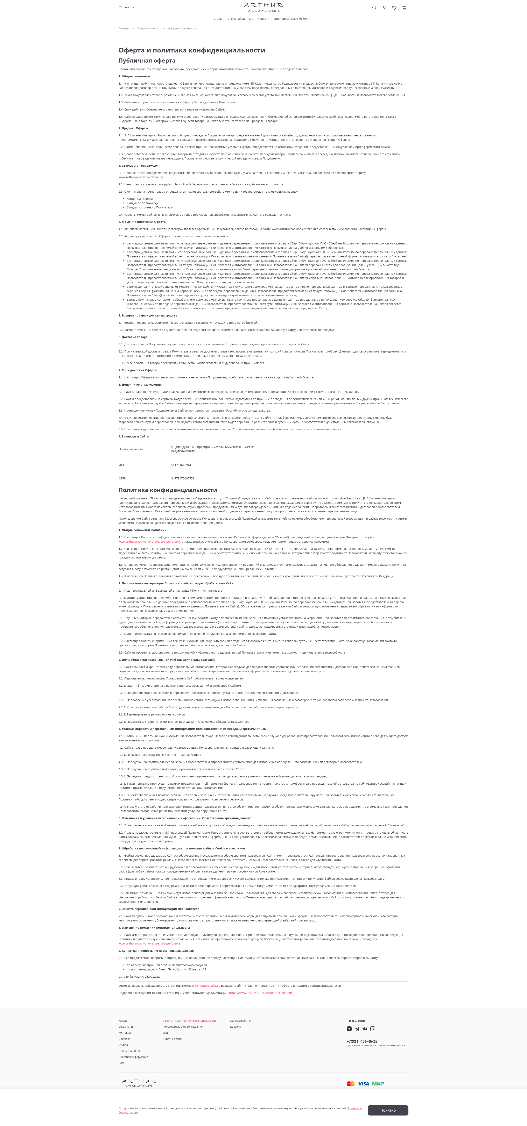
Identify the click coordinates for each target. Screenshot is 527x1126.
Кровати (263, 19)
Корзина (235, 1026)
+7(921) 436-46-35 (362, 1041)
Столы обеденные (240, 19)
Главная (124, 28)
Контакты (125, 1032)
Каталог (124, 1020)
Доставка (124, 1039)
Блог (122, 1063)
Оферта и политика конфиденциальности (189, 1020)
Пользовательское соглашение (182, 1026)
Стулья (218, 19)
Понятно (388, 1110)
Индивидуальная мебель (291, 19)
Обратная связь (172, 1039)
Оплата (123, 1045)
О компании (126, 1026)
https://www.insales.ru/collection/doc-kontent (260, 993)
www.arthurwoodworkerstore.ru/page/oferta (149, 541)
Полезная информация (133, 1057)
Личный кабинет (129, 1051)
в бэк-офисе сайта (205, 986)
